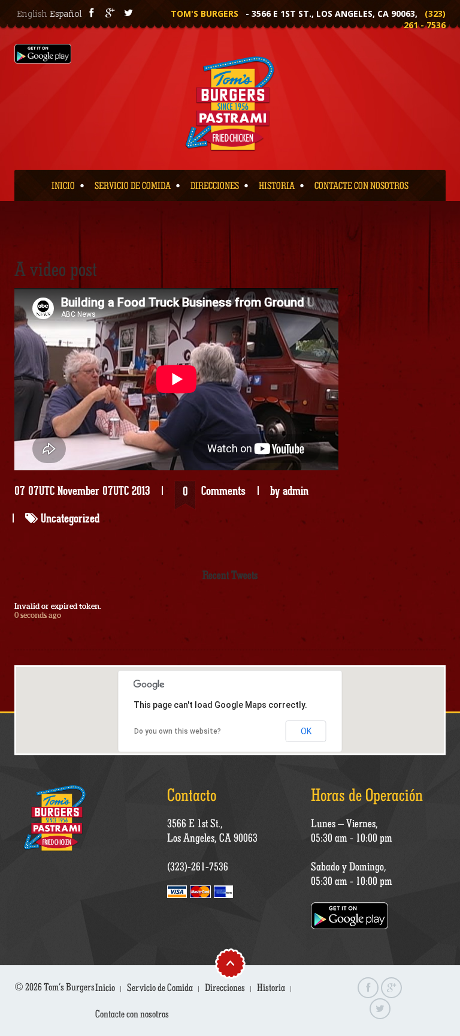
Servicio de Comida (133, 185)
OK (306, 731)
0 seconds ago (37, 615)
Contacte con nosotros (361, 185)
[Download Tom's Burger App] (42, 54)
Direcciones (214, 185)
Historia (277, 185)
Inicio (63, 185)
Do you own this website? (177, 731)
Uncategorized (70, 518)
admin (295, 491)
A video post (55, 268)
